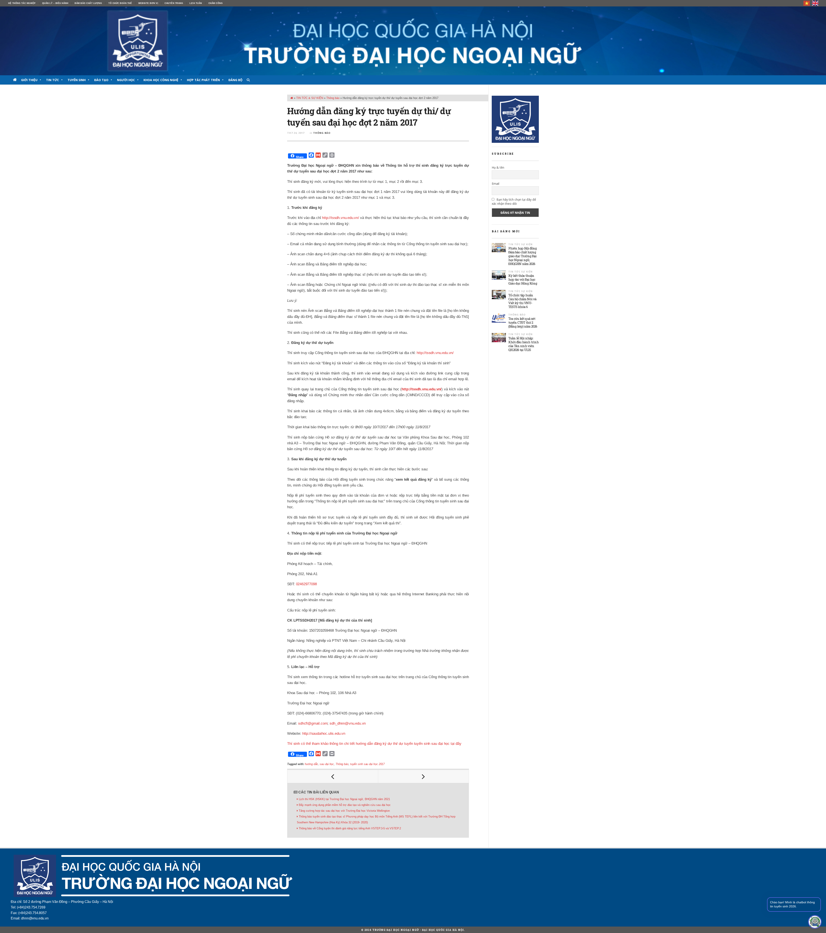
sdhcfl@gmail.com (312, 723)
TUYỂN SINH (77, 80)
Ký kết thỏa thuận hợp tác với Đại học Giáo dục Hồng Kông (522, 279)
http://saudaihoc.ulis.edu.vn (323, 733)
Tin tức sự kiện (520, 244)
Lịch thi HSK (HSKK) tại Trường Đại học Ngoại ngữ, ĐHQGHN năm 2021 (344, 799)
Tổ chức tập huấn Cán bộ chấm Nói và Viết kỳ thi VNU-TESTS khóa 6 (522, 301)
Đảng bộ (235, 80)
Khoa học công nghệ (160, 80)
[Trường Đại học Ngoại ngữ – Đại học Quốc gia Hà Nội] (413, 40)
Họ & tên (498, 167)
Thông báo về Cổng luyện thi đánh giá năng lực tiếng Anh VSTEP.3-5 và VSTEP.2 (350, 828)
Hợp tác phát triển (203, 80)
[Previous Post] (332, 776)
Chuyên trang (174, 3)
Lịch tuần (196, 3)
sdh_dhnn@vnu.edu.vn (348, 723)
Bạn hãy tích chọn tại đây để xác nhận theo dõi (514, 201)
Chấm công (215, 3)
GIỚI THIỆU (29, 80)
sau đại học (327, 764)
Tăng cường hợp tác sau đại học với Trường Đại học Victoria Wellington (344, 810)
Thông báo (332, 98)
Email (495, 184)
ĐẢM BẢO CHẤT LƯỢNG (88, 3)
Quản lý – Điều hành (55, 3)
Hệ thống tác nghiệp (22, 3)
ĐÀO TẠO (101, 80)
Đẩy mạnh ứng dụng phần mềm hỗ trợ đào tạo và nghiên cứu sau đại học (345, 805)
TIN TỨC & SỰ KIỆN (309, 98)
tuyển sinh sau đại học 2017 (367, 764)
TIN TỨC (52, 80)
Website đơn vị (148, 3)
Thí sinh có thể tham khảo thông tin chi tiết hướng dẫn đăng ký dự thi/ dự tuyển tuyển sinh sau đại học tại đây (374, 744)
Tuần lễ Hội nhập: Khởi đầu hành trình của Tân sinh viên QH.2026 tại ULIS (523, 344)
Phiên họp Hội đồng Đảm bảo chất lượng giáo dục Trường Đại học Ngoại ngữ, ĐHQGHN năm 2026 (522, 256)
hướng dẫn (311, 764)
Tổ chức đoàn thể (120, 3)
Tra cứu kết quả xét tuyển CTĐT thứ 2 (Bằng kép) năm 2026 (522, 322)
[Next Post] (423, 776)
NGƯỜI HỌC (126, 80)
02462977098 (306, 584)
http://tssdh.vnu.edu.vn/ (340, 218)
